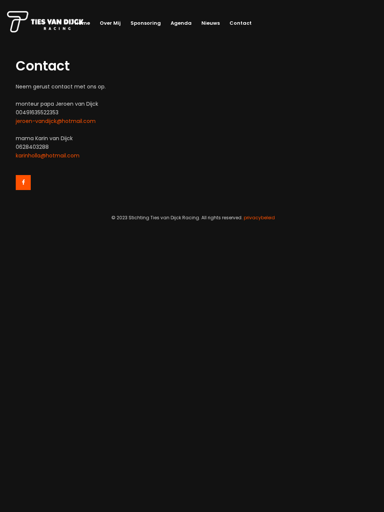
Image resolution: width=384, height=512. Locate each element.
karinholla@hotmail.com (48, 155)
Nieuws (210, 23)
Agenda (181, 23)
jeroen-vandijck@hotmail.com (56, 121)
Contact (241, 23)
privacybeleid (259, 217)
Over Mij (110, 23)
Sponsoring (145, 23)
